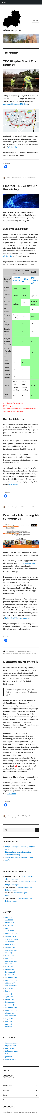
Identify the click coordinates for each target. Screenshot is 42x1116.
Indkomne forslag (12, 1051)
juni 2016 (8, 1021)
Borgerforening (11, 651)
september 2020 (11, 939)
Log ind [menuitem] (3, 2)
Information (8, 1085)
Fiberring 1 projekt (28, 563)
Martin (8, 177)
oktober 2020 (10, 936)
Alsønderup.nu (12, 30)
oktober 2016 (10, 1013)
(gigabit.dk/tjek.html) (34, 280)
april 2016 (9, 1027)
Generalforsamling (12, 855)
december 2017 (11, 977)
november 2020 (11, 934)
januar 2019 (9, 955)
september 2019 (11, 950)
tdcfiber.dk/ (12, 147)
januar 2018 (9, 975)
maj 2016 (8, 1024)
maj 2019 (8, 953)
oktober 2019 (10, 947)
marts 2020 (9, 942)
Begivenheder (7, 653)
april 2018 (9, 966)
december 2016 (11, 1008)
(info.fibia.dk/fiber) (16, 280)
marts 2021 (9, 931)
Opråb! (7, 860)
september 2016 (11, 1016)
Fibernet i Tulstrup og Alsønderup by (21, 516)
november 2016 (11, 1010)
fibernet (32, 177)
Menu (35, 21)
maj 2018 (8, 964)
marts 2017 (9, 999)
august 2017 (9, 988)
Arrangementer (11, 1043)
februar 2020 (10, 945)
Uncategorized (11, 1059)
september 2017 (11, 986)
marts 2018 (9, 969)
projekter (34, 816)
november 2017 (11, 980)
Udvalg (6, 1090)
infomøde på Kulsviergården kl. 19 (18, 618)
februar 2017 (10, 1002)
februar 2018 (10, 972)
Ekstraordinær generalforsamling (18, 852)
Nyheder (26, 177)
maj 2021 (8, 928)
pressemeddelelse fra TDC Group (15, 104)
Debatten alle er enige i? (20, 661)
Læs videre (13, 485)
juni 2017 (8, 991)
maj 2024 (8, 917)
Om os (5, 1100)
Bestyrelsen (9, 1048)
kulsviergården (31, 653)
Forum (5, 1095)
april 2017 (9, 997)
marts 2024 (9, 923)
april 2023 (9, 925)
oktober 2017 (10, 983)
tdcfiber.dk (7, 256)
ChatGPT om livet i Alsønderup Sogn (19, 857)
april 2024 (9, 920)
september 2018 (11, 961)
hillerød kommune (17, 818)
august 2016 (10, 1019)
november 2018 (11, 958)
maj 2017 (8, 994)
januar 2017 (9, 1005)
